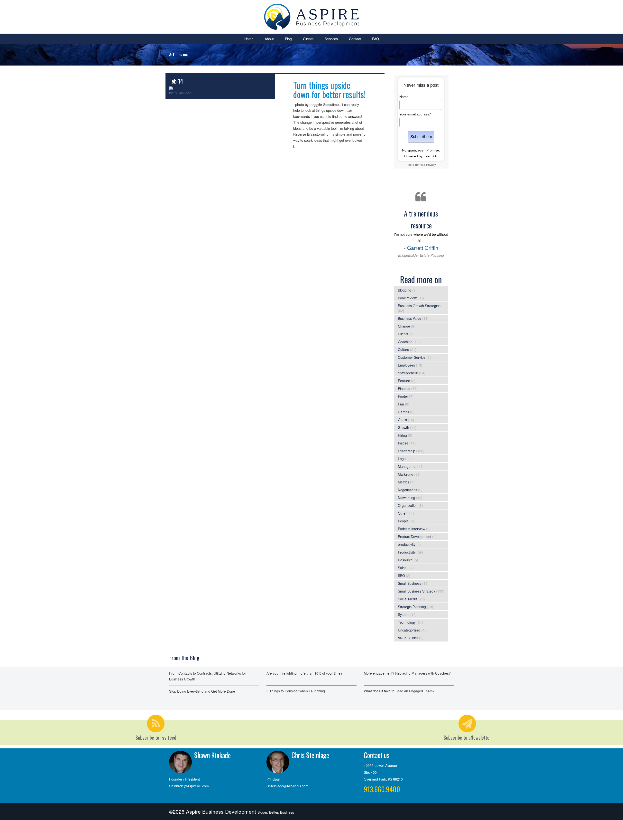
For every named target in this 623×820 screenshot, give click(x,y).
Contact (355, 38)
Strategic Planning (412, 606)
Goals (402, 419)
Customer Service (411, 357)
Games (403, 411)
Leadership (406, 450)
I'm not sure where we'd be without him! (421, 233)
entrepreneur (408, 372)
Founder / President (184, 779)
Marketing (405, 474)
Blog (288, 38)
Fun (401, 404)
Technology (407, 622)
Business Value (409, 318)
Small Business (409, 583)
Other (402, 513)
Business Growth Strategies (419, 305)
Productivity (407, 552)
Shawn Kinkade (212, 755)
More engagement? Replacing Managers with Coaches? (407, 673)
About (269, 38)
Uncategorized (409, 630)
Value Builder (408, 637)
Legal (402, 458)
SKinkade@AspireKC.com (189, 785)
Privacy (431, 164)
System (403, 614)
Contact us (377, 755)
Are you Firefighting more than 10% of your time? (304, 673)
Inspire (403, 443)
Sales (402, 567)
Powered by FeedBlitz (421, 156)
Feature (404, 380)
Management (408, 466)
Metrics (403, 482)
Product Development (414, 536)
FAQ (375, 38)
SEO (401, 575)
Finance (404, 388)
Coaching (405, 341)
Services (331, 38)
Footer (403, 396)
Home (249, 38)
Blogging (404, 290)
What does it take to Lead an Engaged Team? (399, 690)
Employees (406, 365)
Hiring (402, 435)
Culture (403, 349)
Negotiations (407, 489)
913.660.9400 (382, 789)
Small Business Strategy (416, 591)
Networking (406, 497)
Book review (407, 297)
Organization (408, 505)
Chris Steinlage (310, 755)
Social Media (408, 598)
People (403, 520)
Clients (308, 38)
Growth (403, 427)
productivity (406, 544)
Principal (273, 779)
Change (404, 326)
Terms (419, 164)
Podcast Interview (411, 528)
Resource (405, 559)
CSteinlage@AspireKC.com (287, 785)
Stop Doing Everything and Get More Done (202, 691)
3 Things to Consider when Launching (295, 690)
